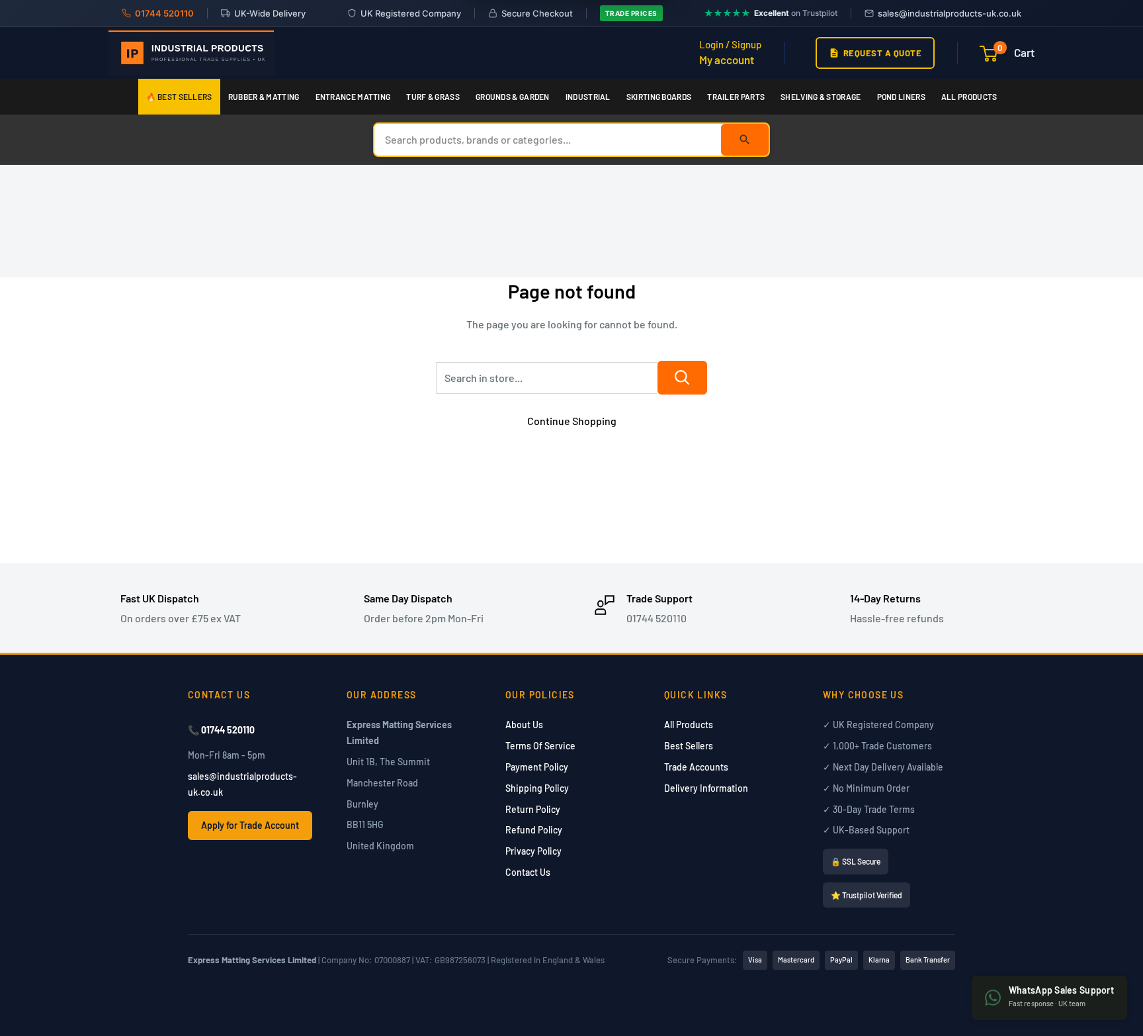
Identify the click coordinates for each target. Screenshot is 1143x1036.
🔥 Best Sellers (179, 96)
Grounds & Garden (513, 96)
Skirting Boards (659, 96)
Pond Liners (901, 96)
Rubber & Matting (264, 96)
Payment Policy (536, 767)
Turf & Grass (433, 96)
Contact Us (527, 872)
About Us (524, 724)
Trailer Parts (736, 96)
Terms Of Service (540, 745)
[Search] (745, 140)
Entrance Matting (353, 96)
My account (726, 59)
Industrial (588, 96)
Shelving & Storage (821, 96)
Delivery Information (706, 788)
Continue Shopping (571, 420)
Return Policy (532, 809)
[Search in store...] (682, 378)
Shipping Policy (537, 788)
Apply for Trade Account (250, 825)
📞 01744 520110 (221, 729)
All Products (969, 96)
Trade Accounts (696, 767)
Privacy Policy (533, 851)
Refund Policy (533, 829)
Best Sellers (688, 745)
